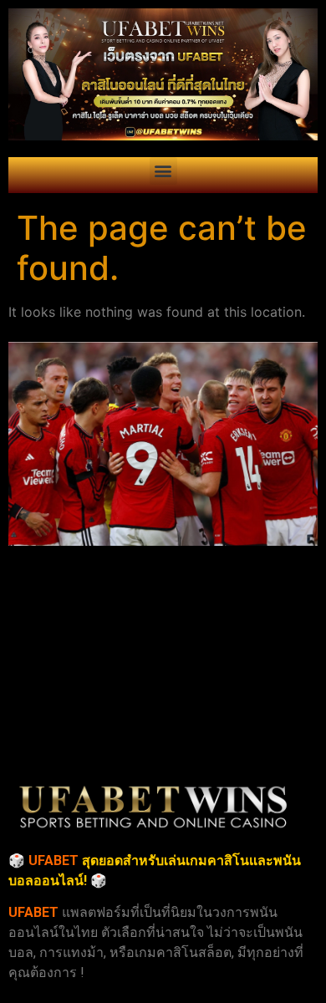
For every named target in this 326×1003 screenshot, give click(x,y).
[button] (163, 171)
